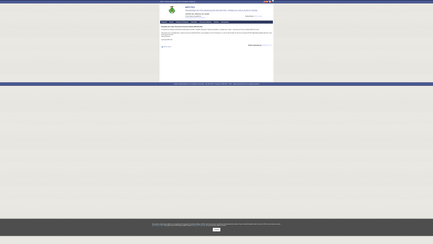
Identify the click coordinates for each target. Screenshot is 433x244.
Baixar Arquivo (167, 46)
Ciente (216, 229)
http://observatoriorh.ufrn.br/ (260, 33)
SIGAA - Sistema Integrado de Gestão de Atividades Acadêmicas (177, 1)
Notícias (216, 22)
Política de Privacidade (199, 225)
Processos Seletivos (206, 22)
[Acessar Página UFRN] (273, 1)
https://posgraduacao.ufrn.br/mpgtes (195, 17)
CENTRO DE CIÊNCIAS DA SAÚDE (197, 14)
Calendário (194, 22)
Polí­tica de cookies (158, 225)
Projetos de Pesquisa (182, 22)
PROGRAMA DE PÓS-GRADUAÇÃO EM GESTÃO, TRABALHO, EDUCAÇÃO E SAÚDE (221, 11)
